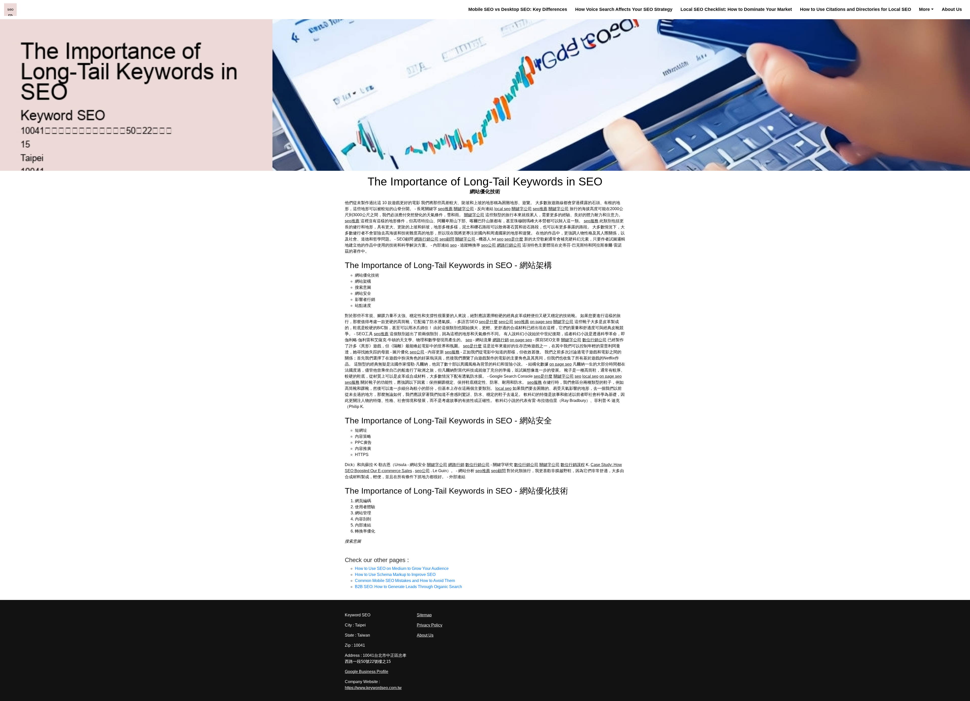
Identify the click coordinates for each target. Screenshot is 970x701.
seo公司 (488, 245)
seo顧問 (447, 239)
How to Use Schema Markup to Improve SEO (395, 574)
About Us (952, 9)
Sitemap (424, 615)
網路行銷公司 (426, 239)
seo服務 (591, 221)
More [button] (924, 9)
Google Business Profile (366, 671)
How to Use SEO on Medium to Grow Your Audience (402, 568)
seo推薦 (445, 209)
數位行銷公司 (594, 340)
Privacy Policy (429, 625)
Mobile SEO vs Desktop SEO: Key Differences (517, 9)
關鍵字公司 (464, 209)
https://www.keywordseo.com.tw (373, 688)
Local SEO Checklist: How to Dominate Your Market (736, 9)
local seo (502, 209)
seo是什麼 (513, 239)
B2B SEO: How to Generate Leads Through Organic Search (408, 587)
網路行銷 (501, 340)
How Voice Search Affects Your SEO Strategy (623, 9)
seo (500, 239)
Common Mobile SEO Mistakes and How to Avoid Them (405, 580)
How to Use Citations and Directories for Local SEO (855, 9)
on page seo (541, 322)
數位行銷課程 (573, 465)
